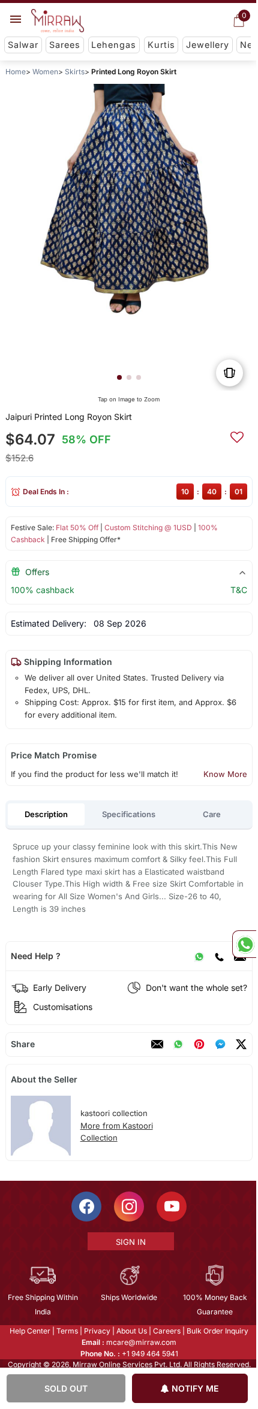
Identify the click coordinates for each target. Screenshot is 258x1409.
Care (212, 814)
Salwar (23, 45)
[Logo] (57, 21)
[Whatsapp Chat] (244, 944)
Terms (66, 1330)
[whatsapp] (178, 1044)
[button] (119, 377)
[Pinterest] (199, 1044)
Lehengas (113, 45)
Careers (166, 1330)
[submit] (237, 435)
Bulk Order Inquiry (217, 1330)
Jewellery (207, 45)
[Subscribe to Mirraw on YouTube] (171, 1206)
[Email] (157, 1044)
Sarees (64, 45)
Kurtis (161, 45)
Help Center (29, 1330)
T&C (238, 590)
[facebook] (220, 1044)
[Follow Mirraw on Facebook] (86, 1206)
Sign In (130, 1242)
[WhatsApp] (199, 956)
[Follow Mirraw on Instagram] (128, 1206)
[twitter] (241, 1044)
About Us (131, 1330)
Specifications (128, 814)
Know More (225, 774)
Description (46, 814)
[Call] (219, 956)
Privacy (96, 1330)
